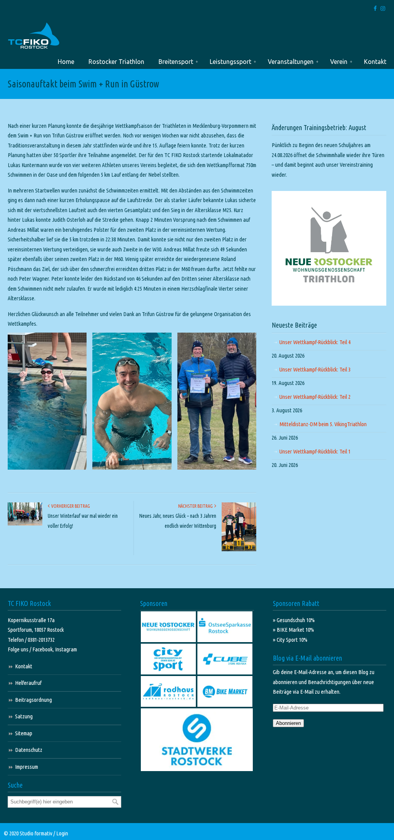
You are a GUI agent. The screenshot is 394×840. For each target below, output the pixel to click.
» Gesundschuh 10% (294, 620)
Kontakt (23, 666)
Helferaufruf (28, 682)
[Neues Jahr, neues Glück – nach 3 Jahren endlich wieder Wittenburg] (239, 549)
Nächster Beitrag (196, 506)
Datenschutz (28, 749)
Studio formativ (36, 833)
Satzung (24, 716)
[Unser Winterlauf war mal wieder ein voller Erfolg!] (25, 523)
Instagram (66, 649)
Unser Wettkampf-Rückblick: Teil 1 (315, 451)
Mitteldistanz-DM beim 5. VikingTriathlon (323, 424)
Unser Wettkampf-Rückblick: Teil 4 (315, 342)
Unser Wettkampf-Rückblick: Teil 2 (315, 396)
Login (62, 833)
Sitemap (23, 733)
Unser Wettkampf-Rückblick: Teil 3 (315, 369)
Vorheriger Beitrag (70, 506)
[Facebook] (375, 9)
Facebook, (43, 649)
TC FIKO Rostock (34, 36)
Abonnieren (288, 723)
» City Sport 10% (290, 639)
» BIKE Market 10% (293, 629)
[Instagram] (382, 9)
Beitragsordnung (33, 699)
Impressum (26, 766)
